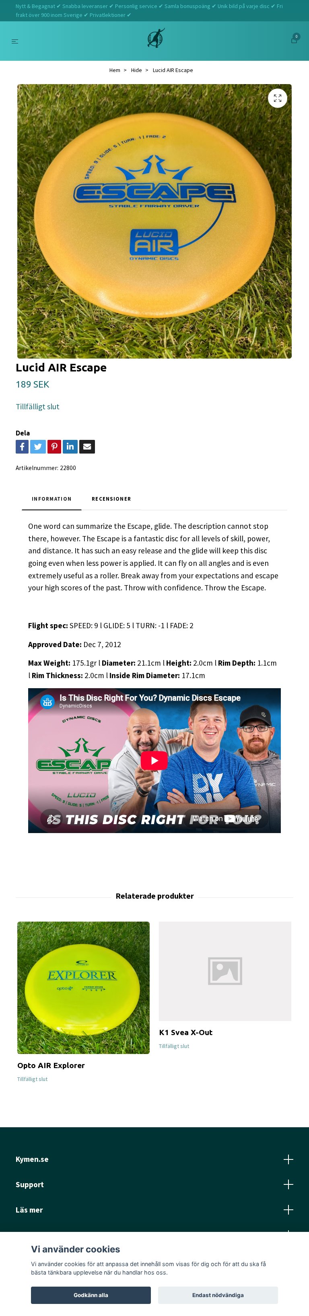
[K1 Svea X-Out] (225, 971)
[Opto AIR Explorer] (83, 988)
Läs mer (29, 1210)
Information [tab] (52, 498)
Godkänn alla (91, 1295)
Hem (114, 70)
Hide (136, 70)
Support (30, 1184)
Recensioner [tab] (111, 498)
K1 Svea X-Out (185, 1032)
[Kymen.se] (156, 41)
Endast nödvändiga (218, 1295)
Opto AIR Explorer (51, 1065)
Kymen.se (32, 1159)
